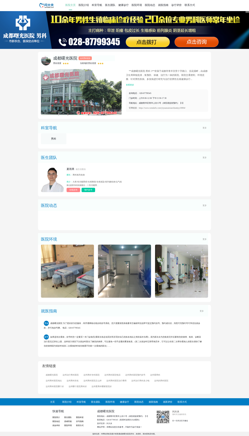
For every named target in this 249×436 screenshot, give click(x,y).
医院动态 (150, 5)
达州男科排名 (73, 381)
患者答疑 (68, 421)
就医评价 (167, 402)
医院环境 (137, 5)
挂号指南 (80, 421)
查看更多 (130, 85)
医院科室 (80, 417)
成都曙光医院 (65, 58)
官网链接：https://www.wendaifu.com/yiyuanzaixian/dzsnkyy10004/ (157, 108)
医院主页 (70, 5)
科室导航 (97, 5)
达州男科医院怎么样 (92, 381)
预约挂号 (88, 190)
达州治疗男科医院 (71, 375)
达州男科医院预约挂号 (135, 375)
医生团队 (110, 5)
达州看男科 (155, 375)
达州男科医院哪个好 (55, 386)
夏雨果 (76, 169)
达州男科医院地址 (54, 381)
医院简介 (56, 417)
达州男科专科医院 (91, 375)
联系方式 (190, 5)
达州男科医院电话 (112, 375)
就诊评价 (56, 425)
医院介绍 (84, 5)
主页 (52, 402)
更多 (205, 128)
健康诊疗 (123, 5)
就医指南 (163, 5)
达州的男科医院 (161, 381)
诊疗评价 (176, 5)
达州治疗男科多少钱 (140, 381)
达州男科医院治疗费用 (116, 381)
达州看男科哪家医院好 (102, 386)
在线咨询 (73, 190)
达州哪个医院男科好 (78, 386)
